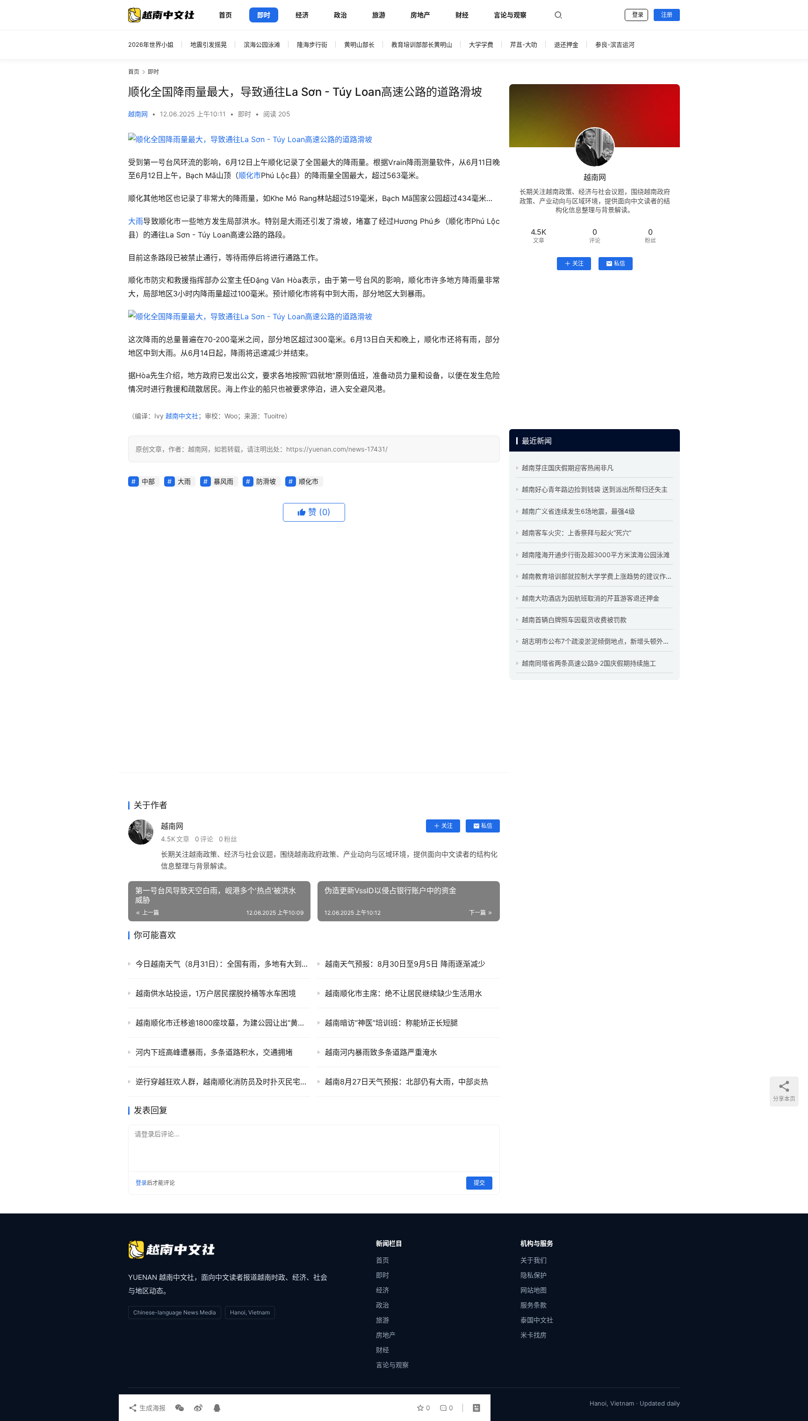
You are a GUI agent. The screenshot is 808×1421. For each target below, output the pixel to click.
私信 (486, 825)
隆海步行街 (312, 44)
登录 (637, 14)
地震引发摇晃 (208, 44)
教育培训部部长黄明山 (421, 44)
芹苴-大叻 (523, 44)
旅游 (378, 15)
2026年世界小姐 (150, 44)
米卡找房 (533, 1335)
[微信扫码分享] (179, 1407)
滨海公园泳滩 (262, 44)
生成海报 (151, 1408)
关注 (447, 825)
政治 (340, 15)
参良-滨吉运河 (615, 44)
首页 (225, 15)
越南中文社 (182, 416)
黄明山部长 (359, 44)
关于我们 (533, 1260)
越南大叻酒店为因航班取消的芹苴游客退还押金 (590, 598)
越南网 (138, 114)
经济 (302, 15)
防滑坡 (266, 481)
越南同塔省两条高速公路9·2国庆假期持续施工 (589, 663)
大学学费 (481, 44)
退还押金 (566, 44)
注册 (666, 14)
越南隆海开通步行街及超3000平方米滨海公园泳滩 (596, 555)
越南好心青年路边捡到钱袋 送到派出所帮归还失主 (595, 489)
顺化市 (249, 175)
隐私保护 (533, 1275)
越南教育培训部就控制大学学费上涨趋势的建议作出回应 (603, 576)
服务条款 (533, 1305)
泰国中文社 (536, 1320)
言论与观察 (510, 15)
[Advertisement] (314, 647)
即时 (263, 15)
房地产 (420, 15)
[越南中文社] (171, 1249)
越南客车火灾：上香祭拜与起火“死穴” (576, 533)
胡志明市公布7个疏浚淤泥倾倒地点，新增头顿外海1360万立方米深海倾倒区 (633, 641)
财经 (462, 15)
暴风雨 (223, 481)
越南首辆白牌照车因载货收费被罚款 (574, 620)
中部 (148, 481)
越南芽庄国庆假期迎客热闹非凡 (567, 468)
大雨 (135, 221)
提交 (479, 1182)
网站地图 (533, 1290)
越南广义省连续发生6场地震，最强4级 (578, 511)
